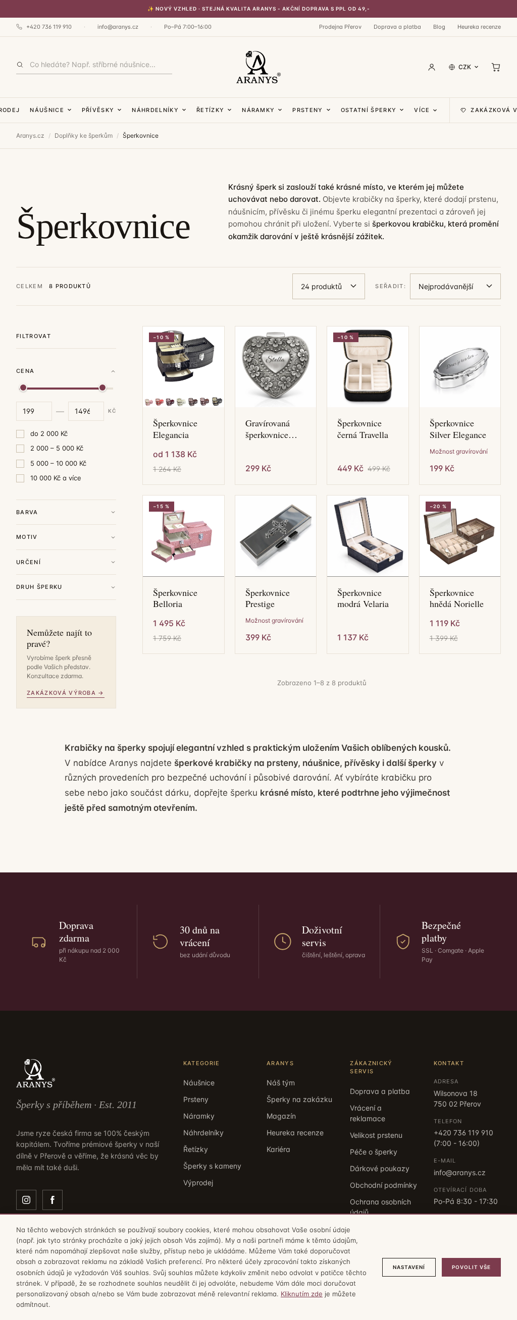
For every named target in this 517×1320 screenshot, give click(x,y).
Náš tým (281, 1082)
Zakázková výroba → (66, 692)
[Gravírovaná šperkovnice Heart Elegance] (276, 367)
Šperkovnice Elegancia (175, 428)
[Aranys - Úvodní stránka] (258, 67)
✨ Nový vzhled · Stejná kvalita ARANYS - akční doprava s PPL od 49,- (258, 9)
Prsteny (307, 110)
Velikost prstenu (376, 1135)
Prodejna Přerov (340, 26)
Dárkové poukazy (379, 1168)
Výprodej (198, 1182)
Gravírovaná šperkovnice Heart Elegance (273, 428)
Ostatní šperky (368, 110)
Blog (439, 26)
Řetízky (210, 110)
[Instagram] (26, 1200)
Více (422, 110)
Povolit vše (471, 1267)
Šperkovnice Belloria (175, 598)
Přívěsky (98, 110)
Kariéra (278, 1149)
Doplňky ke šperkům (84, 135)
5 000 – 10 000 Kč (58, 463)
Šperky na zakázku (299, 1099)
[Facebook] (52, 1200)
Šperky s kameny (212, 1166)
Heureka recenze (479, 26)
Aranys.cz (30, 135)
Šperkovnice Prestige (267, 598)
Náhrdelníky (155, 110)
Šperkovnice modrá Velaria (363, 598)
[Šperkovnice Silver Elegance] (460, 367)
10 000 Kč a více (55, 478)
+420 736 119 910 (49, 26)
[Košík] (496, 67)
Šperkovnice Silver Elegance (458, 428)
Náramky (258, 110)
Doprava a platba (397, 26)
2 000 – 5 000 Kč (56, 448)
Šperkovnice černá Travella (362, 428)
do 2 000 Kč (49, 433)
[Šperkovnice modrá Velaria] (367, 536)
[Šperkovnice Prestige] (276, 536)
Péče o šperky (373, 1151)
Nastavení (409, 1267)
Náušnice (47, 110)
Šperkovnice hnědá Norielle (457, 598)
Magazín (281, 1116)
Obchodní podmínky (383, 1185)
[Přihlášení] (431, 67)
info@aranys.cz (117, 26)
